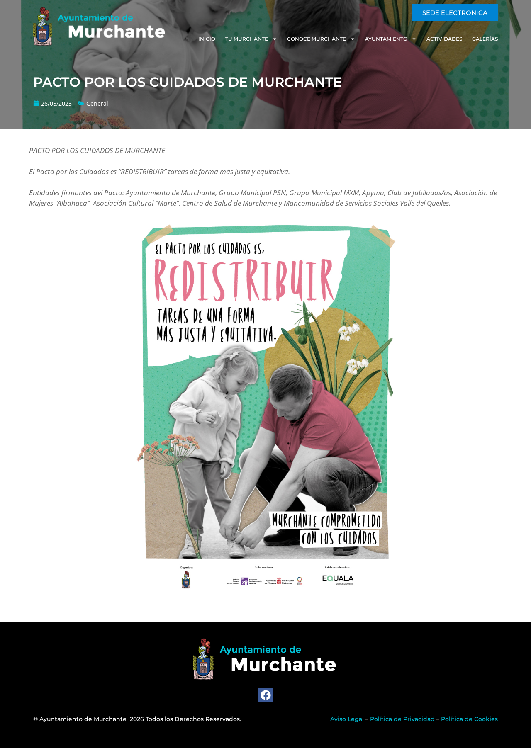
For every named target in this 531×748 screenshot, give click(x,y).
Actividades (444, 39)
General (97, 103)
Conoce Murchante (316, 39)
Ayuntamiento (386, 39)
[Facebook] (265, 695)
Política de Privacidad (402, 719)
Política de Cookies (469, 719)
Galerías (485, 39)
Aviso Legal (347, 719)
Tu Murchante (246, 39)
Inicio (206, 39)
